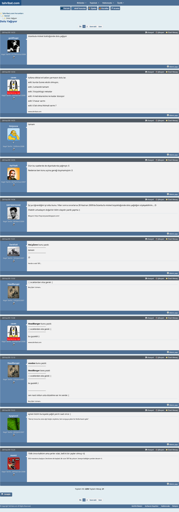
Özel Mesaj (173, 32)
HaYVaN (14, 165)
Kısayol (151, 32)
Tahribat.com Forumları (12, 13)
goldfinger (14, 38)
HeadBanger (14, 284)
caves (13, 77)
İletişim (175, 506)
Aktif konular (80, 8)
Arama (116, 8)
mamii (13, 455)
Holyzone (13, 126)
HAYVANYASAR (13, 205)
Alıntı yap (173, 66)
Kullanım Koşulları (151, 506)
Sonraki (93, 26)
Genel (7, 16)
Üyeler (94, 8)
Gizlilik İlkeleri (137, 506)
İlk (80, 26)
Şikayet (161, 32)
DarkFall (13, 244)
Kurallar (105, 8)
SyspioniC (13, 415)
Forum (66, 8)
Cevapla (7, 494)
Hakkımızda (165, 506)
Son (100, 26)
